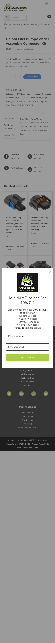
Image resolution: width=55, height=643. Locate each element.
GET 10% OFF (28, 357)
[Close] (50, 271)
